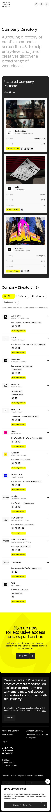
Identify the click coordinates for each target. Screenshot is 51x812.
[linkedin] (28, 148)
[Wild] (25, 170)
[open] (36, 4)
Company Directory (34, 731)
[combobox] (8, 296)
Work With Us (8, 735)
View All (7, 92)
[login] (46, 4)
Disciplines (37, 296)
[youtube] (31, 148)
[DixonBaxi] (25, 231)
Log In (4, 742)
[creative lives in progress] (6, 4)
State (22, 296)
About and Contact (10, 731)
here (44, 710)
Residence (38, 776)
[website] (21, 148)
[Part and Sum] (25, 114)
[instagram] (25, 148)
